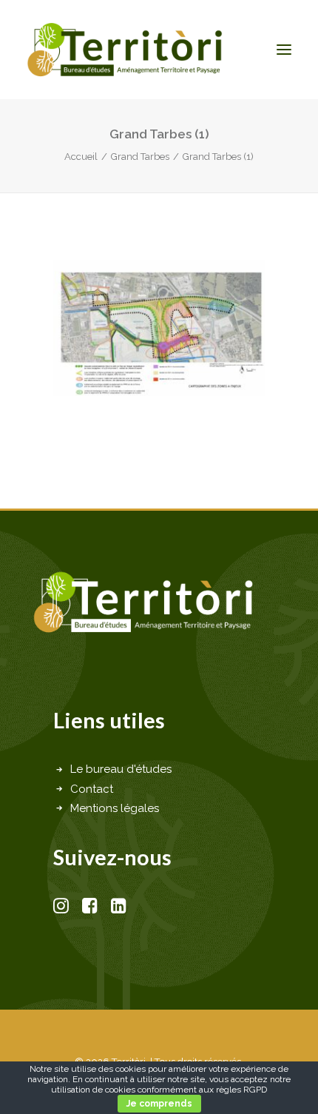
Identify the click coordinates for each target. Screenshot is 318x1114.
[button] (284, 49)
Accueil (81, 156)
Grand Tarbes (140, 156)
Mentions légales (114, 808)
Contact (91, 789)
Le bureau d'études (121, 769)
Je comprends (159, 1103)
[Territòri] (125, 49)
